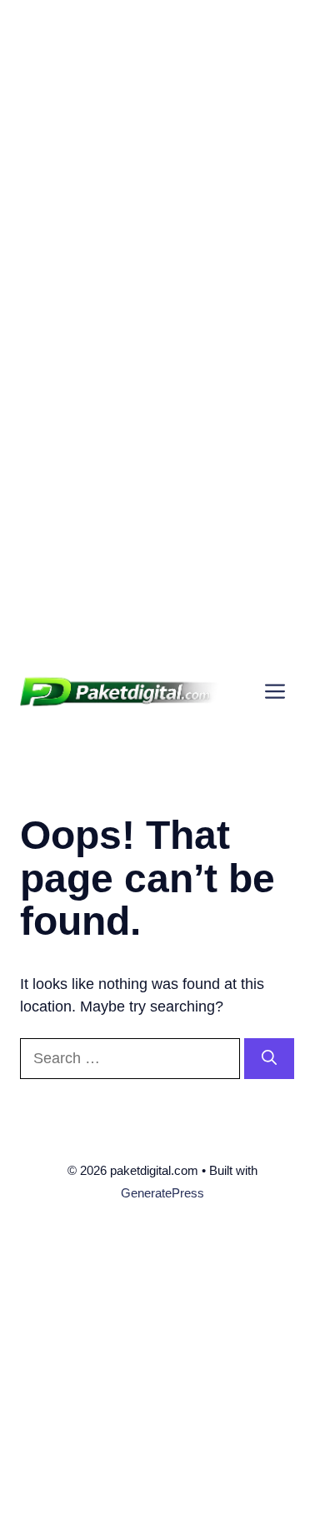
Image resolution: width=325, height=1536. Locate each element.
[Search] (269, 1058)
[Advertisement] (162, 162)
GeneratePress (162, 1193)
